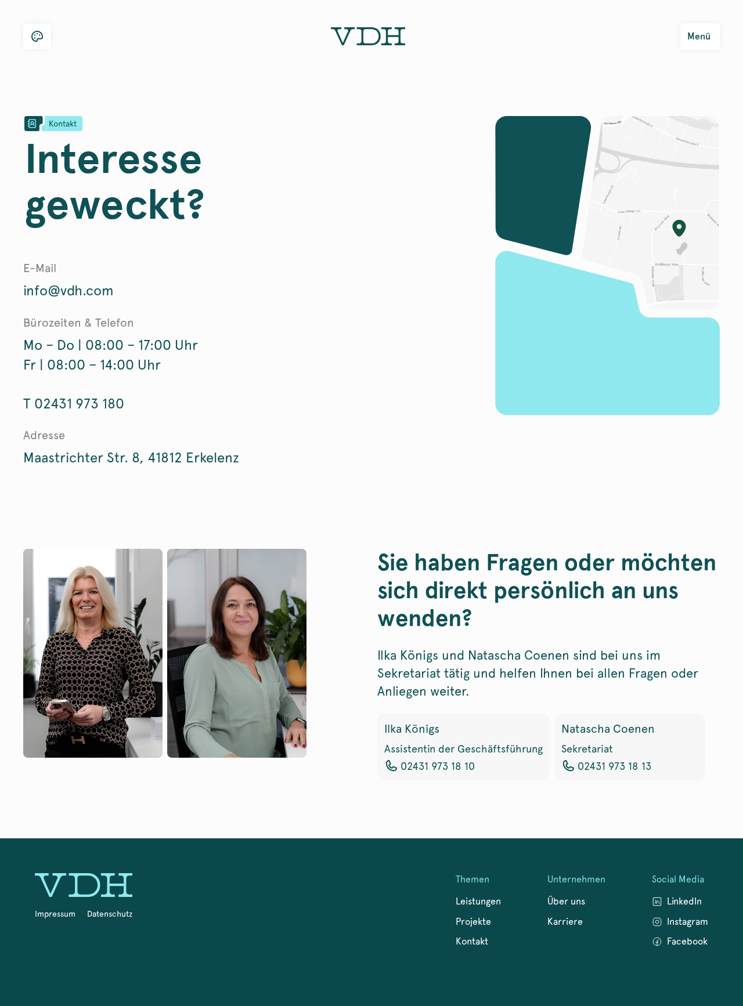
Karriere (565, 921)
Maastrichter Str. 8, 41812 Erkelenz (131, 457)
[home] (368, 36)
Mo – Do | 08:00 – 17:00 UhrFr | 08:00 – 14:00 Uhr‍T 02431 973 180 (110, 374)
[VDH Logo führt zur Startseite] (83, 886)
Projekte (473, 921)
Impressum (55, 913)
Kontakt (472, 941)
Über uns (566, 901)
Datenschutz (109, 913)
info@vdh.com (68, 290)
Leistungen (478, 901)
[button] (37, 36)
